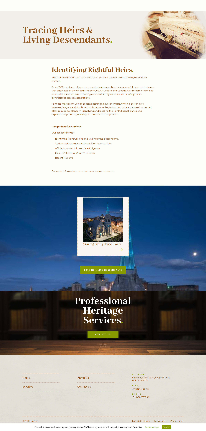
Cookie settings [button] (152, 427)
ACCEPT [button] (166, 427)
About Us (83, 378)
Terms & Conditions (141, 421)
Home (26, 378)
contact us (109, 171)
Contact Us (103, 334)
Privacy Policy (176, 421)
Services (28, 386)
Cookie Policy (160, 421)
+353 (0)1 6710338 (140, 397)
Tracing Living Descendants (102, 244)
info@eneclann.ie (140, 389)
